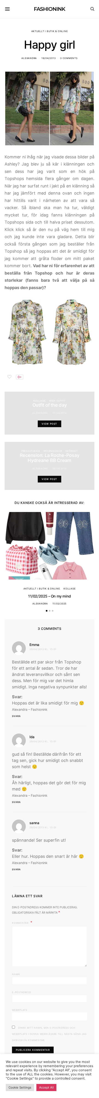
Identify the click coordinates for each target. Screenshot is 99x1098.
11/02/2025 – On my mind (49, 596)
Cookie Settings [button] (20, 1087)
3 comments (69, 58)
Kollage (39, 400)
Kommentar (20, 922)
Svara (16, 716)
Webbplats (19, 1010)
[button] (46, 610)
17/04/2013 (59, 412)
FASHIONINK (49, 9)
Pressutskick (30, 451)
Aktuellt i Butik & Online (49, 31)
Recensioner (53, 451)
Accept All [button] (46, 1087)
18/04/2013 (48, 58)
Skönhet (71, 451)
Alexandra (29, 58)
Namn (16, 974)
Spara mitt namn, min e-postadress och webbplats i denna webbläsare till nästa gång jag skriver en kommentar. (49, 1034)
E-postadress (21, 992)
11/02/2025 (59, 603)
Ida (31, 737)
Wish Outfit (57, 400)
